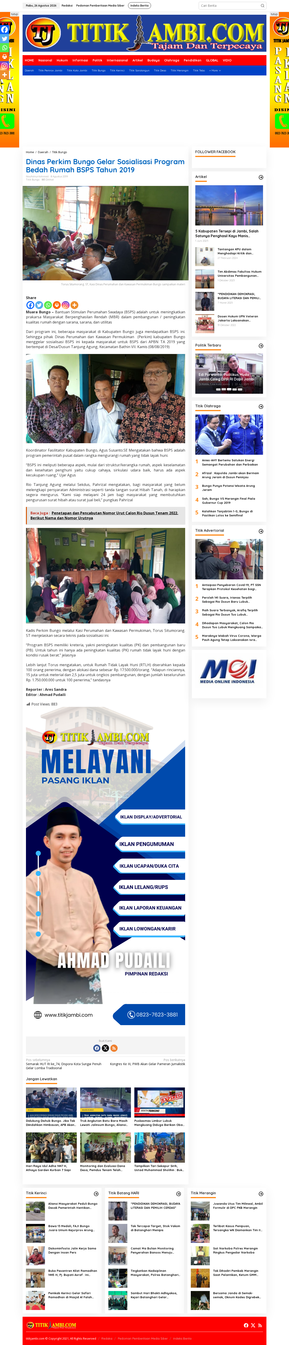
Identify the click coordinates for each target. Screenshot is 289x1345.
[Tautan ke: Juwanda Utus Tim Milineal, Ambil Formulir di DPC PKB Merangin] (200, 1211)
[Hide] (2, 83)
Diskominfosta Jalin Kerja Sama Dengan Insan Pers (72, 1250)
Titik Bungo (33, 179)
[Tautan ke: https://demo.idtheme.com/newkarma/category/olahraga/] (261, 406)
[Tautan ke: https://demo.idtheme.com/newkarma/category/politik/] (261, 346)
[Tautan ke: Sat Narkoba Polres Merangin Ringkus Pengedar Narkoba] (200, 1255)
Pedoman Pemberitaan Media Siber (143, 1338)
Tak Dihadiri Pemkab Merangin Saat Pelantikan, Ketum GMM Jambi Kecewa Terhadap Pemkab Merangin (238, 1273)
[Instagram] (66, 305)
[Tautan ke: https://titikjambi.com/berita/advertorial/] (261, 531)
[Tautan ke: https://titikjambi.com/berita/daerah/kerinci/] (96, 1194)
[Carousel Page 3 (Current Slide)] (229, 389)
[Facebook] (30, 305)
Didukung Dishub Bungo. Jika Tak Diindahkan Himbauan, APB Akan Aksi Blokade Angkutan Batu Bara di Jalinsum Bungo (51, 1123)
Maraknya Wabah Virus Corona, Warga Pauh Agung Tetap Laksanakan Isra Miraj (231, 638)
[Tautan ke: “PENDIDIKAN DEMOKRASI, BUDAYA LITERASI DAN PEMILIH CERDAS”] (204, 301)
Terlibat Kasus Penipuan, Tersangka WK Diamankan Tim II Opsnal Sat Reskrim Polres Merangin (237, 1228)
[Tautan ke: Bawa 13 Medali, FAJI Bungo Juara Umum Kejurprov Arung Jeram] (35, 1233)
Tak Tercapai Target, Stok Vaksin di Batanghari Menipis (155, 1228)
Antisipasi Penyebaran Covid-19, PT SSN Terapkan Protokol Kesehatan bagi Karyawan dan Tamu (231, 587)
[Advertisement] (144, 112)
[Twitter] (39, 305)
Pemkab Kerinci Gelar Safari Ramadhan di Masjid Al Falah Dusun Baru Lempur (70, 1295)
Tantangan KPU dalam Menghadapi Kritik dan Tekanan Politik (235, 251)
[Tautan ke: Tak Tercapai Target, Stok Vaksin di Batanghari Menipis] (117, 1233)
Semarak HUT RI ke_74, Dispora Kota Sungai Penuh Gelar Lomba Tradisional (63, 1064)
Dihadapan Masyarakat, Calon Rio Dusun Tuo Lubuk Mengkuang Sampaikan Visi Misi (232, 625)
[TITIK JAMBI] (144, 33)
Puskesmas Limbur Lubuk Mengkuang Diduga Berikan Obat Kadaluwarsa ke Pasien (159, 1123)
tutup (14, 14)
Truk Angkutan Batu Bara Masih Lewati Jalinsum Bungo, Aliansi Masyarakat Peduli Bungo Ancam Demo (105, 1123)
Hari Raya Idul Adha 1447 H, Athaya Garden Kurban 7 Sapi (48, 1168)
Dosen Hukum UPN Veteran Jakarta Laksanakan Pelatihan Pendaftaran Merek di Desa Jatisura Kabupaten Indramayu (240, 318)
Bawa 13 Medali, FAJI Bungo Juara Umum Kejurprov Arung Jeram (70, 1228)
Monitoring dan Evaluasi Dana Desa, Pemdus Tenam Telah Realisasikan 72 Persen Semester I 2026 (104, 1168)
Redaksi (106, 1338)
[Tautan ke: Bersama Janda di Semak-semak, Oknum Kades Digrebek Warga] (200, 1300)
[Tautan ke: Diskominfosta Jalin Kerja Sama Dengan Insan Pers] (35, 1255)
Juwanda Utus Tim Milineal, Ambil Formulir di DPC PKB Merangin (238, 1205)
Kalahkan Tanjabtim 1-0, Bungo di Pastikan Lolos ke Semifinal (227, 513)
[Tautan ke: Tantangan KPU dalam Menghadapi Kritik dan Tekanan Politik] (204, 256)
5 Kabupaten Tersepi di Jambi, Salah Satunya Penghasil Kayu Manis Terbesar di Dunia (227, 233)
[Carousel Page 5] (240, 389)
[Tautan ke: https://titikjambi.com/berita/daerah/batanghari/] (178, 1194)
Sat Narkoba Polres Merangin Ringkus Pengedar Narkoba (235, 1250)
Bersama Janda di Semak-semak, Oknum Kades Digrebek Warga (236, 1295)
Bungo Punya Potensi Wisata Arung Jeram (228, 488)
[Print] (57, 305)
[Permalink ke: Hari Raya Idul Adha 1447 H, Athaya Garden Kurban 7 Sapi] (51, 1147)
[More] (74, 305)
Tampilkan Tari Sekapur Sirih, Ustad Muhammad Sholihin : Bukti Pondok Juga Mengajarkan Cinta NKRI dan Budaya (159, 1168)
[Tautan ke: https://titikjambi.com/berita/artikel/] (261, 177)
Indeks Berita (182, 1338)
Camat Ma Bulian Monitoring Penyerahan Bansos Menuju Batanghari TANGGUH (152, 1250)
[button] (262, 5)
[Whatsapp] (48, 305)
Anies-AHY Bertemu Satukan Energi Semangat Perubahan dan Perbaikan (230, 462)
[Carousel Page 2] (223, 389)
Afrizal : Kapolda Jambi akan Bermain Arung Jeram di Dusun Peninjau (230, 475)
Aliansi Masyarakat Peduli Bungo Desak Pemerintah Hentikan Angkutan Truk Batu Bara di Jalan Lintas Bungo (73, 1206)
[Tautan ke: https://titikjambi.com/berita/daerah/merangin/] (261, 1194)
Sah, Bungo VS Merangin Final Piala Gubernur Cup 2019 (228, 500)
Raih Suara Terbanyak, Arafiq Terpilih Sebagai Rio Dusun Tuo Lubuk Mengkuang (230, 612)
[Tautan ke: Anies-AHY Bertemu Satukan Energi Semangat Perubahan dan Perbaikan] (229, 434)
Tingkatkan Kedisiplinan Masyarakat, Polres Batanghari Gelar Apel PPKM (154, 1273)
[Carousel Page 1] (218, 389)
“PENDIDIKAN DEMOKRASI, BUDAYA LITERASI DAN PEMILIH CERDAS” (239, 296)
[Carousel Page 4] (234, 389)
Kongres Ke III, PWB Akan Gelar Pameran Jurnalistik (147, 1062)
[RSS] (114, 1048)
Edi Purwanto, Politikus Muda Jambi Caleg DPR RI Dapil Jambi (226, 377)
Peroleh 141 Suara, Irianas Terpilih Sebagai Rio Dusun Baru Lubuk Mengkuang (227, 599)
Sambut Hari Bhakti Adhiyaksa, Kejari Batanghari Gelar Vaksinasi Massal (154, 1295)
